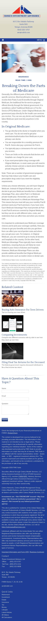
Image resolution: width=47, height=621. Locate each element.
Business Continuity (37, 552)
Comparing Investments (14, 335)
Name (4, 388)
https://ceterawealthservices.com (13, 527)
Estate (4, 600)
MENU (39, 40)
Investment (6, 597)
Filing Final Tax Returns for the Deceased (23, 362)
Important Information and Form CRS (15, 552)
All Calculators (7, 617)
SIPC (25, 476)
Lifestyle (5, 610)
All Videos (5, 615)
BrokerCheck (12, 433)
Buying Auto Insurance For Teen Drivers (23, 310)
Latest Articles (7, 612)
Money (4, 607)
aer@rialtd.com (23, 32)
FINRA (20, 476)
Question (5, 403)
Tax (3, 605)
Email (4, 396)
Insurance (5, 602)
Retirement (6, 594)
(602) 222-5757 (23, 30)
